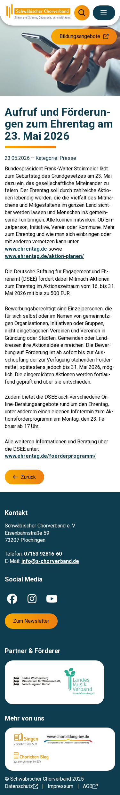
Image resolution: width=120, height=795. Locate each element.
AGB (87, 786)
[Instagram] (32, 598)
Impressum (60, 786)
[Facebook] (12, 598)
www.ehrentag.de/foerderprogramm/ (50, 456)
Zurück (28, 477)
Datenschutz (19, 786)
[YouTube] (51, 598)
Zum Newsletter (31, 621)
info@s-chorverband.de (50, 561)
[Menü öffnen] (104, 12)
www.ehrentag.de (26, 249)
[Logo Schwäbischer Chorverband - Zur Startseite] (38, 13)
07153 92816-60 (43, 554)
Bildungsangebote (80, 36)
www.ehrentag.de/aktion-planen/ (44, 256)
